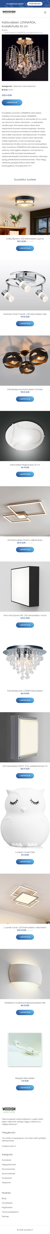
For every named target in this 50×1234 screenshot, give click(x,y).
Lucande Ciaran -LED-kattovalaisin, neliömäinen (25, 927)
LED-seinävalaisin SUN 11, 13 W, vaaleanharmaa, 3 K (25, 766)
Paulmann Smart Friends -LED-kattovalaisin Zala (25, 314)
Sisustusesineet (8, 1169)
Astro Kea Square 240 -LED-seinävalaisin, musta (25, 615)
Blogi (4, 1198)
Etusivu (5, 30)
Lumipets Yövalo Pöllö (25, 852)
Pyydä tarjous (35, 4)
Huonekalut (6, 1160)
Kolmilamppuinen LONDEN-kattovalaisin (25, 691)
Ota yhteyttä (7, 1203)
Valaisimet (17, 86)
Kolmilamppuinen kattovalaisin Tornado (25, 389)
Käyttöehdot (7, 1207)
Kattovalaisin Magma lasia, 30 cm (25, 465)
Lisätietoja (12, 102)
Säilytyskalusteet (9, 1164)
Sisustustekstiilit (8, 1173)
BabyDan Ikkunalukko (25, 1078)
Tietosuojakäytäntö (10, 1212)
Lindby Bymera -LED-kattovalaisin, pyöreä (25, 238)
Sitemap (5, 1216)
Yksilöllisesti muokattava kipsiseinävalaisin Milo (25, 1003)
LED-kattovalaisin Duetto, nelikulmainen (25, 540)
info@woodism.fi (9, 1146)
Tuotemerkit (7, 1178)
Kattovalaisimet (29, 86)
